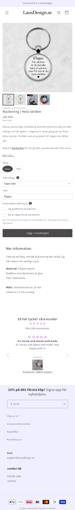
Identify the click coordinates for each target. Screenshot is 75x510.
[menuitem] (8, 99)
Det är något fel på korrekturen (24, 214)
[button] (7, 12)
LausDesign (32, 508)
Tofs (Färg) (9, 177)
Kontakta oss (14, 439)
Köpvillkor (13, 431)
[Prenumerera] (64, 404)
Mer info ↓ (8, 155)
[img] (38, 323)
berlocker (18, 148)
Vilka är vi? (13, 416)
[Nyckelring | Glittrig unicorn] (22, 365)
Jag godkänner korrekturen (22, 208)
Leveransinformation (19, 423)
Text (5, 190)
